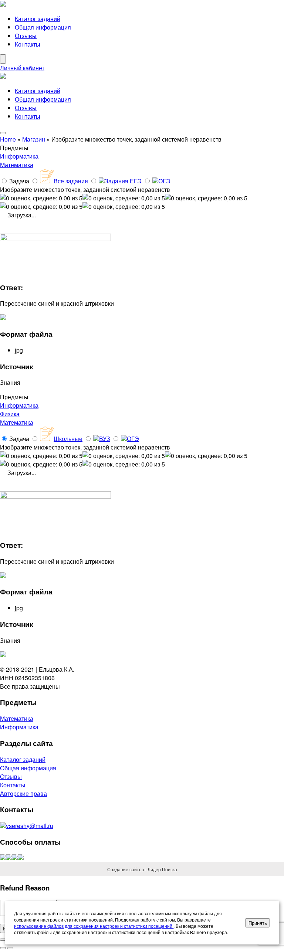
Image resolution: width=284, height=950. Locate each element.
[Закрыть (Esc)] (3, 940)
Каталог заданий (37, 18)
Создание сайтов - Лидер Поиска (142, 869)
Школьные (68, 438)
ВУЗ (104, 438)
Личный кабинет (22, 68)
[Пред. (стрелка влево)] (3, 948)
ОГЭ (164, 181)
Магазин (33, 139)
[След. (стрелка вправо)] (10, 948)
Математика (16, 164)
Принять (257, 922)
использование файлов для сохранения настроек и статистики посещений (93, 926)
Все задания (71, 181)
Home (8, 139)
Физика (10, 414)
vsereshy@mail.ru (29, 825)
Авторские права (23, 793)
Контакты (27, 44)
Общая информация (43, 27)
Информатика (19, 156)
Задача (19, 181)
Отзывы (26, 35)
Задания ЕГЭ (123, 181)
